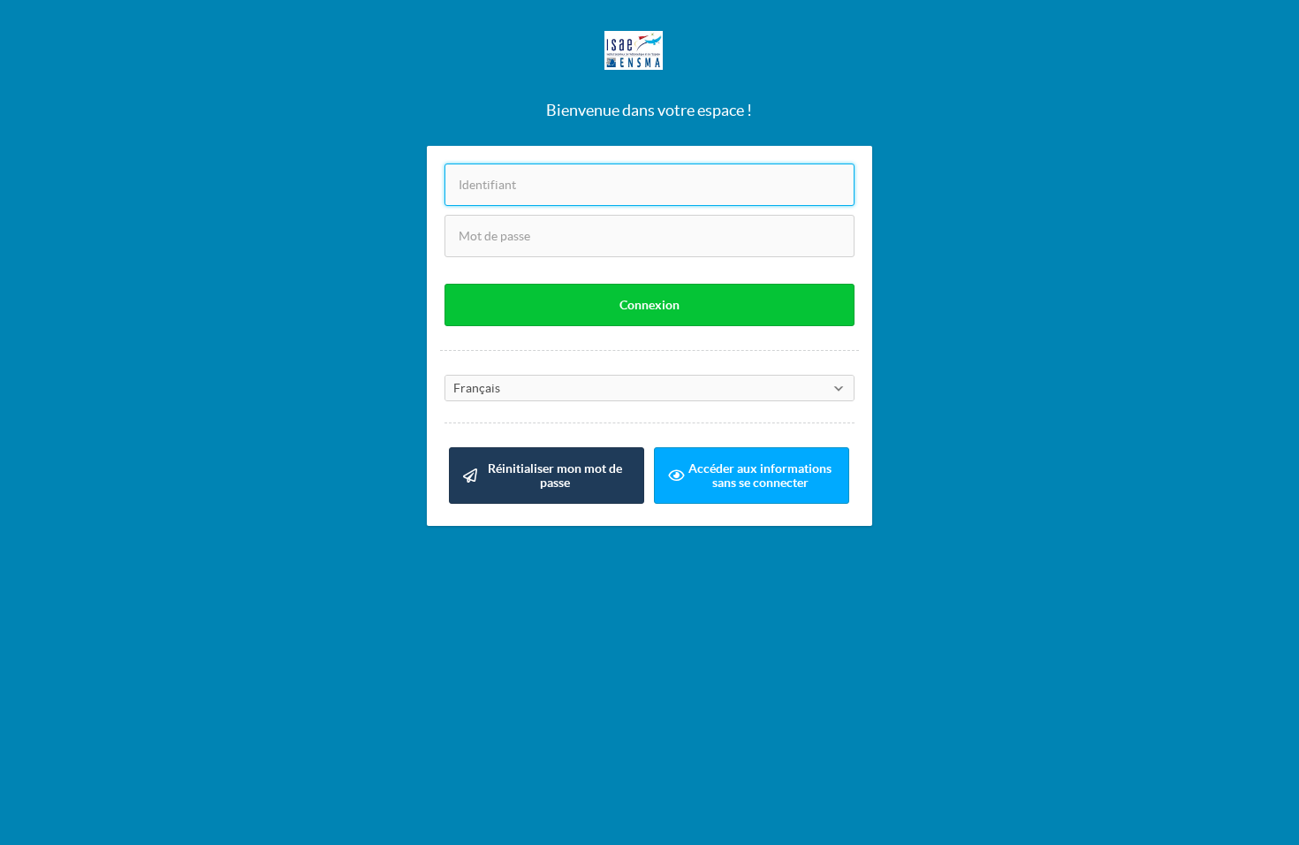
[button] (649, 305)
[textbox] (649, 185)
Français (476, 388)
